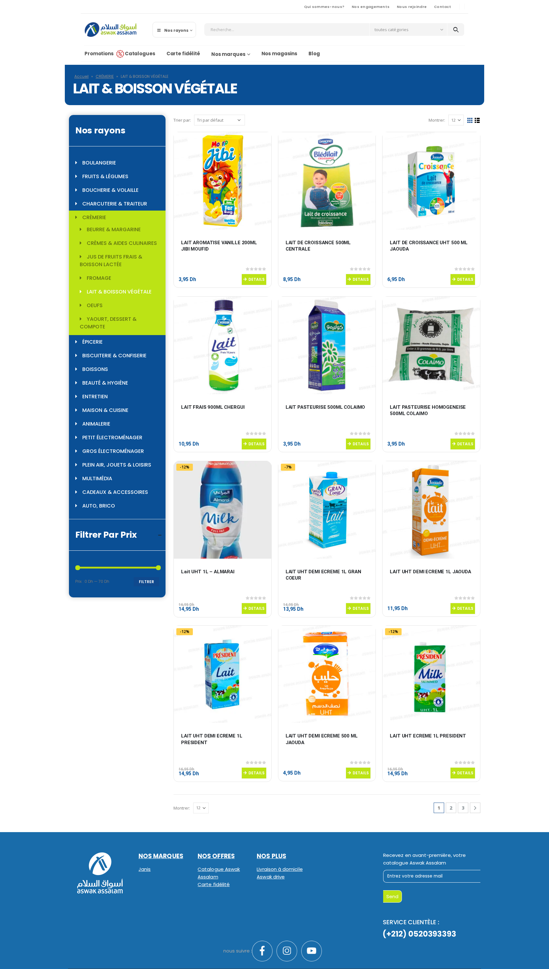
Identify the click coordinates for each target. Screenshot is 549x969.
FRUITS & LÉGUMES (105, 176)
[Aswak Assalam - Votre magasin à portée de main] (110, 29)
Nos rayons (176, 30)
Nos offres (216, 856)
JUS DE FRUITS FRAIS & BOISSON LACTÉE (111, 260)
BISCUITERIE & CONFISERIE (114, 355)
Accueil (81, 76)
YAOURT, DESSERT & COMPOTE (108, 322)
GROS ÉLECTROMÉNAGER (113, 451)
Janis (145, 869)
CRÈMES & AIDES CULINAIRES (122, 243)
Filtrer (146, 581)
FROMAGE (99, 278)
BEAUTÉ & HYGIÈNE (105, 383)
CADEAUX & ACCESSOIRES (115, 492)
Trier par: (182, 120)
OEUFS (95, 305)
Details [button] (256, 279)
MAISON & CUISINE (105, 410)
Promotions (99, 53)
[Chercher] (455, 29)
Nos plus (271, 856)
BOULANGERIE (99, 162)
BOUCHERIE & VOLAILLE (110, 190)
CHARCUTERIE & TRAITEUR (114, 203)
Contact (442, 6)
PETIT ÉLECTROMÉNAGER (112, 437)
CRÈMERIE (105, 76)
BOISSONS (95, 369)
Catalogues (140, 53)
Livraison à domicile (279, 869)
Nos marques (228, 54)
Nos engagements (371, 6)
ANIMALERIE (96, 423)
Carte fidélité (183, 53)
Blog (314, 53)
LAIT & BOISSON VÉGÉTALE (119, 291)
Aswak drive (271, 876)
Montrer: (437, 120)
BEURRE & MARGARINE (114, 229)
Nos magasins (279, 53)
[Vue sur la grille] (470, 121)
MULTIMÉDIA (97, 478)
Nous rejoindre (412, 6)
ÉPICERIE (92, 342)
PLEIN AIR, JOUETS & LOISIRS (116, 464)
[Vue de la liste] (477, 121)
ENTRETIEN (95, 396)
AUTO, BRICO (98, 505)
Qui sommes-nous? (324, 6)
